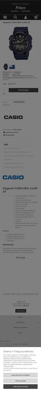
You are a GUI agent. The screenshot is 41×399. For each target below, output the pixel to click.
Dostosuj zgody (20, 381)
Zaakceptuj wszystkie (20, 386)
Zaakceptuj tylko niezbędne (20, 375)
